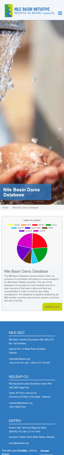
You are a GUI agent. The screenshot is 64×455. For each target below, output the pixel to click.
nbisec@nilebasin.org (19, 358)
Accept (45, 450)
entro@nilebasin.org (19, 443)
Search (47, 13)
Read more (53, 306)
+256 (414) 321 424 (18, 362)
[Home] (27, 11)
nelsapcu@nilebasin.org (20, 402)
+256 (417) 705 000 (40, 362)
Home (5, 207)
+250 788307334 (17, 406)
